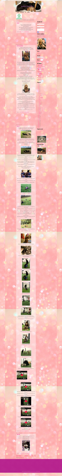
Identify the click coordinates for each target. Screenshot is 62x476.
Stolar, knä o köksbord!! (41, 76)
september (40, 103)
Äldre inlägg (34, 455)
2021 (38, 87)
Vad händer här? (40, 65)
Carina (38, 52)
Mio (25, 12)
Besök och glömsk (41, 97)
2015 (38, 116)
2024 (38, 83)
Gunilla (39, 53)
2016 (38, 115)
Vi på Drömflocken (40, 64)
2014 (38, 117)
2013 (38, 119)
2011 (38, 121)
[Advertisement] (26, 38)
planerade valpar (22, 12)
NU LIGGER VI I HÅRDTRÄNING (40, 74)
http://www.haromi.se (39, 61)
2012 (38, 120)
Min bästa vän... (40, 71)
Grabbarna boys (40, 75)
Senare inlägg (18, 455)
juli (39, 105)
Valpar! (39, 69)
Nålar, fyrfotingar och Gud (41, 66)
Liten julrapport (40, 67)
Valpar (18, 23)
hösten (18, 126)
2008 (38, 125)
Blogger (39, 471)
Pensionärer (28, 12)
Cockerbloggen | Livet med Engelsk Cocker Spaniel (41, 69)
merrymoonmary (33, 471)
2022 (38, 86)
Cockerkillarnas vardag (40, 77)
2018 (38, 91)
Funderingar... (39, 78)
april (39, 109)
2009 (38, 124)
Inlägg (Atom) (22, 457)
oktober (40, 101)
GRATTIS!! (18, 434)
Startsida (18, 12)
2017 (38, 92)
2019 (38, 90)
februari (40, 112)
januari (40, 113)
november (40, 95)
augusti (40, 104)
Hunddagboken (40, 79)
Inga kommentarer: (26, 31)
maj (39, 108)
